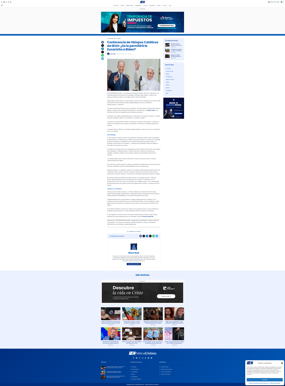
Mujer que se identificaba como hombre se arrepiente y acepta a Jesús (174, 323)
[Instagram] (8, 2)
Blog (170, 5)
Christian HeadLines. (148, 216)
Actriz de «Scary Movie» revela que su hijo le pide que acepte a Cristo (176, 46)
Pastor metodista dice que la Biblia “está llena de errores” (131, 342)
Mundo (159, 5)
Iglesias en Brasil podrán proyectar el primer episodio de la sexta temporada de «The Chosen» (153, 323)
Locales (145, 5)
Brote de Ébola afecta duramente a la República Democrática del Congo (153, 343)
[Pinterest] (148, 358)
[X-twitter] (6, 2)
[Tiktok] (10, 2)
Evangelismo (138, 5)
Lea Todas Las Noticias (134, 264)
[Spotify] (151, 358)
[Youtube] (4, 2)
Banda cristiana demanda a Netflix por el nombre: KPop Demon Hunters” (174, 343)
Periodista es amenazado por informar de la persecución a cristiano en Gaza (111, 343)
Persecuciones (129, 5)
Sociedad (118, 38)
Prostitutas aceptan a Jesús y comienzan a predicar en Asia (176, 51)
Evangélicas (152, 5)
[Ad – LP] (142, 302)
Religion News (151, 110)
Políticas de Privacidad (275, 383)
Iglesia (122, 5)
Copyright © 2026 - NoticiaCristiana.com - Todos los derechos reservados (142, 384)
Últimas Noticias (171, 41)
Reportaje (116, 5)
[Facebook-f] (1, 2)
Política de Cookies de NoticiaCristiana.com (259, 383)
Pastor (167, 82)
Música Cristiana (170, 79)
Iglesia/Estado (112, 38)
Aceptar (264, 379)
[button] (282, 363)
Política (165, 5)
